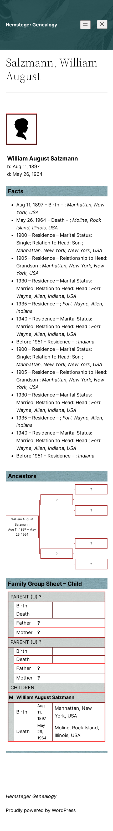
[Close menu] (102, 24)
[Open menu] (85, 24)
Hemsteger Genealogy (31, 24)
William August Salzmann (45, 697)
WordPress (64, 810)
